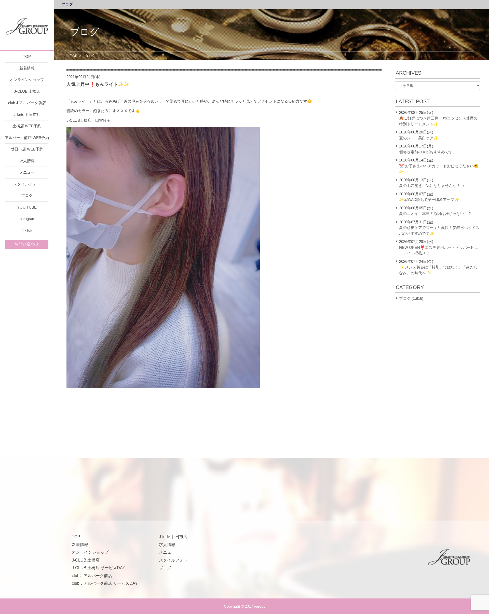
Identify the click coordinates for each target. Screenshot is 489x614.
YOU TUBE (27, 207)
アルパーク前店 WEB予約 (27, 137)
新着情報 (27, 68)
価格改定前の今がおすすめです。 (427, 152)
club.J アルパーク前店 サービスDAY (105, 583)
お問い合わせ (27, 244)
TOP (27, 56)
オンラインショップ (27, 79)
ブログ (27, 195)
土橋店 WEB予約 (26, 126)
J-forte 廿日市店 (26, 114)
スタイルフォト (26, 184)
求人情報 (27, 161)
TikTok (27, 230)
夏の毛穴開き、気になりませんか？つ (431, 185)
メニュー (27, 172)
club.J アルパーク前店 (27, 103)
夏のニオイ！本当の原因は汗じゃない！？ (435, 213)
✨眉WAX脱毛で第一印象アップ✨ (429, 199)
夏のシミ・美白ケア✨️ (418, 138)
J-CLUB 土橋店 (27, 91)
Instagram (27, 218)
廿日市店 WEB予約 (27, 149)
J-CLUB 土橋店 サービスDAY (98, 568)
